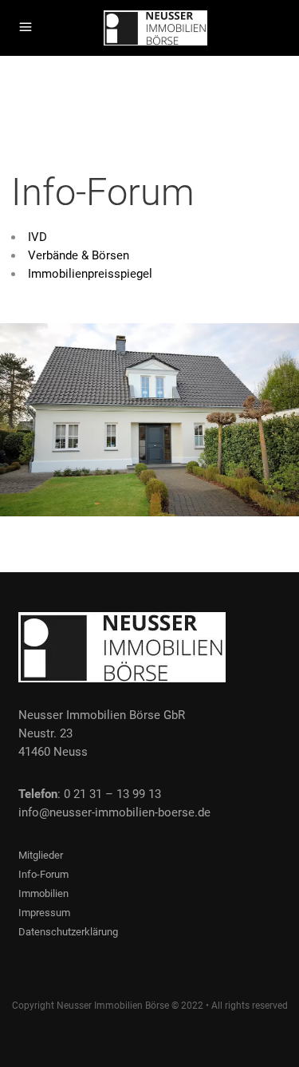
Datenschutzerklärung (68, 932)
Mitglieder (40, 855)
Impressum (44, 913)
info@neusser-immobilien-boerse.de (114, 812)
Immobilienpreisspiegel (90, 274)
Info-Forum (43, 874)
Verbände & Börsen (78, 255)
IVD (37, 237)
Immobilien (43, 893)
